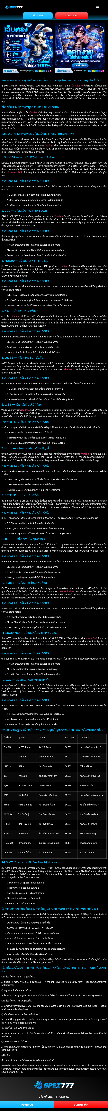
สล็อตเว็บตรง (77, 86)
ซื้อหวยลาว (69, 369)
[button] (97, 6)
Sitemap (64, 1096)
